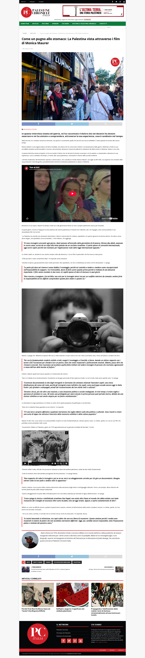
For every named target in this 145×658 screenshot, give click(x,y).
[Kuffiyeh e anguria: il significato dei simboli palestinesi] (72, 595)
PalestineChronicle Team (74, 653)
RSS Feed (112, 650)
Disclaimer (103, 650)
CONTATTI (103, 24)
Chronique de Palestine (63, 633)
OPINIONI (55, 24)
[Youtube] (124, 1)
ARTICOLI (35, 24)
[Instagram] (120, 1)
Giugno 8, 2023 (28, 49)
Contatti (121, 650)
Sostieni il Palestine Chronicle (84, 24)
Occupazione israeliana (62, 562)
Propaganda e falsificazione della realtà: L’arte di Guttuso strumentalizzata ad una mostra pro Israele (105, 612)
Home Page (25, 24)
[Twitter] (116, 1)
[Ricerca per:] (115, 27)
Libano (48, 562)
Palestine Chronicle (62, 630)
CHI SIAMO (65, 24)
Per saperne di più (101, 642)
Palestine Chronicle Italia (63, 636)
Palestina (77, 562)
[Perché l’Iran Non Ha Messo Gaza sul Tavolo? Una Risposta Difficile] (38, 595)
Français (32, 1)
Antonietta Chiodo (30, 129)
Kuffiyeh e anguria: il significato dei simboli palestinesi (70, 610)
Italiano (41, 1)
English (23, 1)
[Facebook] (112, 1)
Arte (28, 562)
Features (45, 24)
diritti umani (37, 562)
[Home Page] (38, 644)
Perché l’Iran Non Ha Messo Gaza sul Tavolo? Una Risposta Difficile (36, 610)
